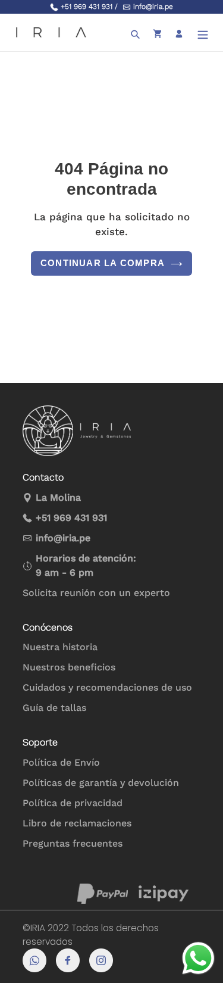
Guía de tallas (54, 707)
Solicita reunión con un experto (96, 592)
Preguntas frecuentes (73, 843)
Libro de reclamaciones (77, 823)
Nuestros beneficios (69, 667)
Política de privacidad (73, 803)
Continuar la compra (102, 263)
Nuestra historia (60, 647)
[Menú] (202, 32)
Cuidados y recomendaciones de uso (107, 687)
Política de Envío (61, 762)
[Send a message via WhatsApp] (198, 958)
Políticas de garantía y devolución (101, 782)
